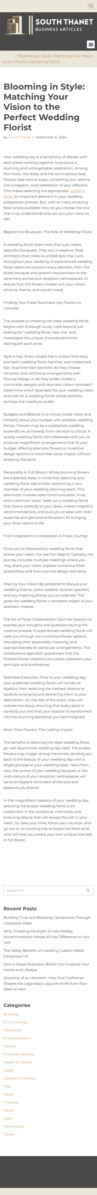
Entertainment (17, 1038)
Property (11, 1102)
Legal (8, 1070)
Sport (8, 1118)
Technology (14, 1126)
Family (10, 1046)
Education (12, 1030)
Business (11, 1014)
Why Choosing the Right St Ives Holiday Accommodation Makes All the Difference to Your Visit (47, 937)
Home (8, 56)
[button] (91, 6)
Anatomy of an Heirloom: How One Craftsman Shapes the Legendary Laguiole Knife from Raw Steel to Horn (45, 983)
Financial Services (19, 1054)
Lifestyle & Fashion (20, 1078)
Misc (7, 1086)
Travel (9, 1134)
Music (9, 1094)
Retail (9, 1110)
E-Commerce (15, 1022)
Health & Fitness (18, 1062)
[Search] (88, 890)
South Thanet (19, 137)
